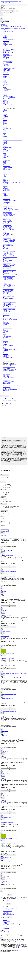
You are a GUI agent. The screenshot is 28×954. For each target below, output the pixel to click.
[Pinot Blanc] (14, 592)
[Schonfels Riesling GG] (14, 858)
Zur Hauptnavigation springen (11, 2)
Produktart (3, 489)
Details (2, 547)
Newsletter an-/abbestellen (8, 914)
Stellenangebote (6, 928)
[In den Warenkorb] (2, 549)
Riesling (6, 499)
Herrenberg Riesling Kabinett (7, 555)
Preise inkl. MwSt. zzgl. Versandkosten (8, 546)
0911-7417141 (18, 897)
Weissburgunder (8, 501)
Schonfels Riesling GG (5, 861)
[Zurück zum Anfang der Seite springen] (2, 938)
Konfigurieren (14, 950)
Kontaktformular (10, 900)
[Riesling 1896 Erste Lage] (14, 612)
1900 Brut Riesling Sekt (5, 535)
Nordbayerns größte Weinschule (7, 12)
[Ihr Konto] (2, 19)
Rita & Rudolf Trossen (9, 485)
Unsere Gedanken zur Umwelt (9, 927)
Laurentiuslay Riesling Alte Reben (8, 576)
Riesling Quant (4, 735)
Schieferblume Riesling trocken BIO (8, 843)
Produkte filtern (5, 474)
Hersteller (3, 482)
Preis (2, 521)
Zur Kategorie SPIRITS (8, 345)
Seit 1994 (3, 5)
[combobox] (7, 11)
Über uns (5, 920)
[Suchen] (14, 11)
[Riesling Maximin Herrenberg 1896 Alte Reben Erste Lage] (14, 674)
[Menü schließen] (3, 107)
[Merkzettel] (1, 17)
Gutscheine (5, 925)
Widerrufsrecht (6, 909)
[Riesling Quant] (14, 732)
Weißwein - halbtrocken (10, 507)
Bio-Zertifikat (3, 511)
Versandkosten (23, 933)
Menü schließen (6, 21)
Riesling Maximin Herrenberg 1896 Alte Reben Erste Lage (13, 677)
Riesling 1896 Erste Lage (6, 615)
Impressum (5, 906)
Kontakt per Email (7, 913)
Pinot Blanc (3, 595)
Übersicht (3, 26)
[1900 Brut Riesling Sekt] (14, 532)
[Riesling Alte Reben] (14, 632)
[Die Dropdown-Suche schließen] (17, 11)
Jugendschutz (6, 912)
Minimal (5, 522)
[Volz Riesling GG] (14, 878)
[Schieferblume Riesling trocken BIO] (14, 839)
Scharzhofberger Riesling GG (7, 822)
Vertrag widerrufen (4, 902)
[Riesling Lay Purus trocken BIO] (14, 654)
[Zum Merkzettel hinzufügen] (3, 533)
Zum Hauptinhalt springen (6, 1)
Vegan (2, 516)
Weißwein (7, 492)
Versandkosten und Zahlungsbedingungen (11, 908)
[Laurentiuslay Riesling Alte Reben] (14, 572)
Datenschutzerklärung (7, 911)
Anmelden (3, 24)
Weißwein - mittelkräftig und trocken (12, 506)
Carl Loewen (7, 484)
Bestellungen (19, 26)
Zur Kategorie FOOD (7, 328)
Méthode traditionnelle (9, 494)
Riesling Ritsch (4, 756)
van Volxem (7, 487)
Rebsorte (3, 497)
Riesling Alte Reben (5, 636)
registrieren (5, 25)
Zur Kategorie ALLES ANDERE (10, 319)
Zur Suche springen (16, 1)
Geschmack (3, 503)
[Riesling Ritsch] (14, 753)
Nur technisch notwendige (6, 950)
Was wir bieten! (6, 921)
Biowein (5, 922)
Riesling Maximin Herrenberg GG (8, 698)
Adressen (15, 26)
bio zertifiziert (7, 513)
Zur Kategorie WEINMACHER (9, 200)
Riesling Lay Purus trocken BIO (7, 658)
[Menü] (2, 8)
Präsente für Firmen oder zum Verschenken (12, 924)
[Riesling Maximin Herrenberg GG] (14, 695)
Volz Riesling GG (4, 881)
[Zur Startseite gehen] (5, 6)
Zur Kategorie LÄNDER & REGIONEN (11, 105)
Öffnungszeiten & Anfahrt (8, 923)
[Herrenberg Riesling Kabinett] (14, 552)
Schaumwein (7, 493)
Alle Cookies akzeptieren (5, 951)
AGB (4, 907)
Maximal (5, 525)
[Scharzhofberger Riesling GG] (14, 818)
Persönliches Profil (9, 26)
